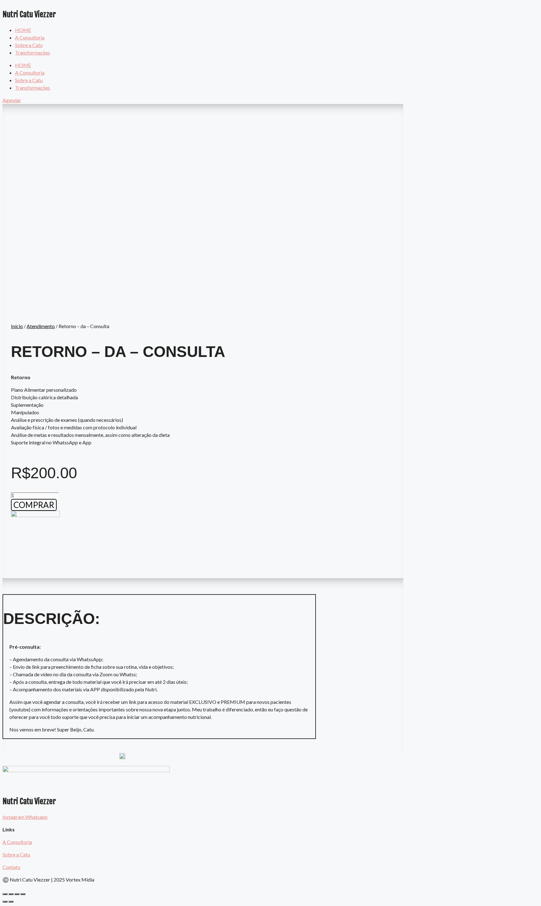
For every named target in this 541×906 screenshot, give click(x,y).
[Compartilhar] (10, 894)
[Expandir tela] (16, 894)
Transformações (32, 52)
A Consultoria (29, 37)
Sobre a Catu (29, 45)
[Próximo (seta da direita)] (10, 902)
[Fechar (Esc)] (5, 894)
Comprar (33, 505)
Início (17, 326)
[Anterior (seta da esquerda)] (5, 902)
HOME (23, 30)
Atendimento (41, 326)
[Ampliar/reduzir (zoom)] (22, 894)
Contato (11, 867)
